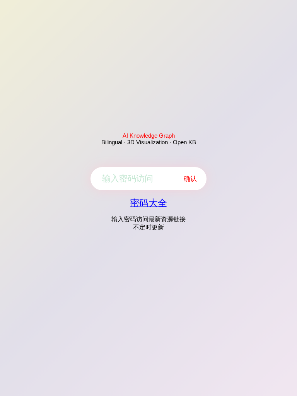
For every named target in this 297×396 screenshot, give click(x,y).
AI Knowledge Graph (149, 135)
